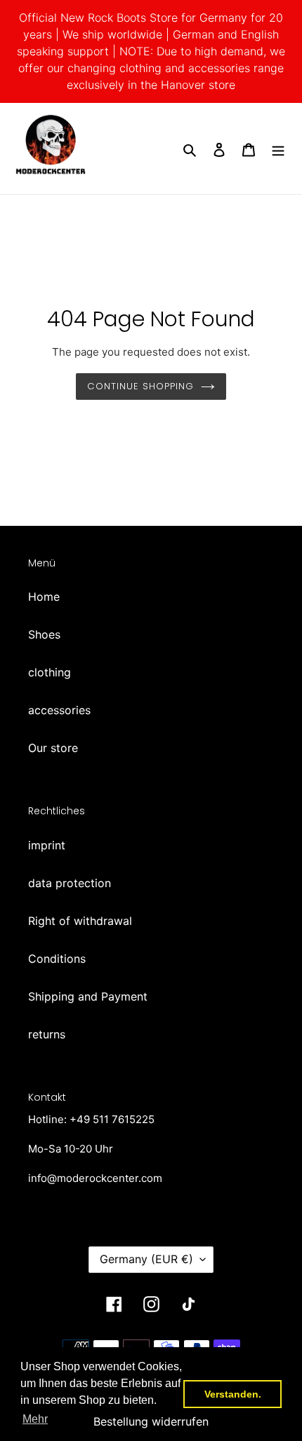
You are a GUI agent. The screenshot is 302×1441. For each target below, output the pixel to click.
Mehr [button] (35, 1419)
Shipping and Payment (87, 996)
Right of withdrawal (80, 921)
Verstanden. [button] (232, 1394)
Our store (53, 748)
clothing (49, 672)
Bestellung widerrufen (151, 1421)
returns (46, 1034)
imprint (46, 845)
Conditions (57, 959)
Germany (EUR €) (146, 1259)
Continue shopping (141, 386)
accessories (59, 710)
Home (44, 597)
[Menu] (278, 148)
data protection (69, 883)
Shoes (44, 634)
